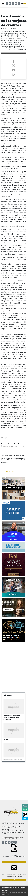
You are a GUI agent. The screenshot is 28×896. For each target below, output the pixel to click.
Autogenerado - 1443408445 (13, 446)
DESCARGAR (14, 862)
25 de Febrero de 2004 (8, 29)
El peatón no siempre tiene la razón (13, 759)
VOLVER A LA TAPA (7, 472)
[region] (14, 654)
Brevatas (6, 739)
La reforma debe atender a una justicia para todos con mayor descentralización (12, 717)
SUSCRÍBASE (14, 880)
